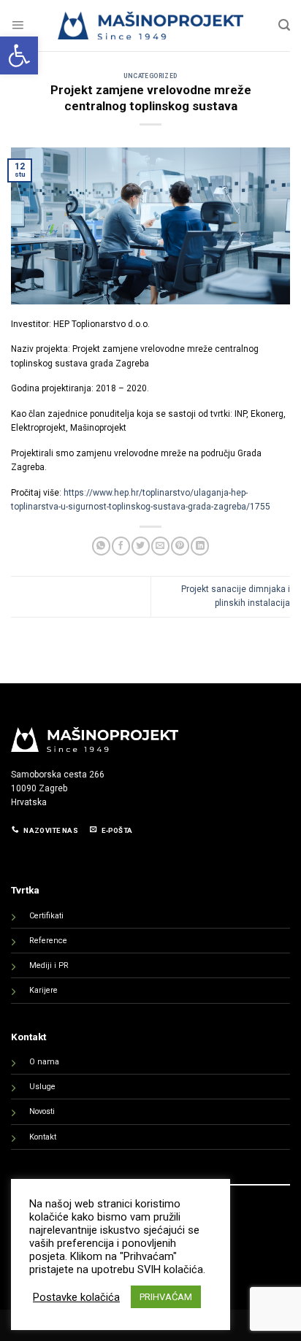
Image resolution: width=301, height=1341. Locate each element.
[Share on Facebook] (121, 546)
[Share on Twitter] (141, 546)
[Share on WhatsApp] (101, 546)
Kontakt (42, 1137)
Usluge (42, 1086)
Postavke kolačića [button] (76, 1297)
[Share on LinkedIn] (200, 546)
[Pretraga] (284, 25)
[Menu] (17, 25)
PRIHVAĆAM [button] (166, 1296)
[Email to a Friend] (160, 546)
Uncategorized (150, 76)
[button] (19, 55)
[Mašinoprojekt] (151, 25)
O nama (44, 1062)
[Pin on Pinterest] (180, 546)
